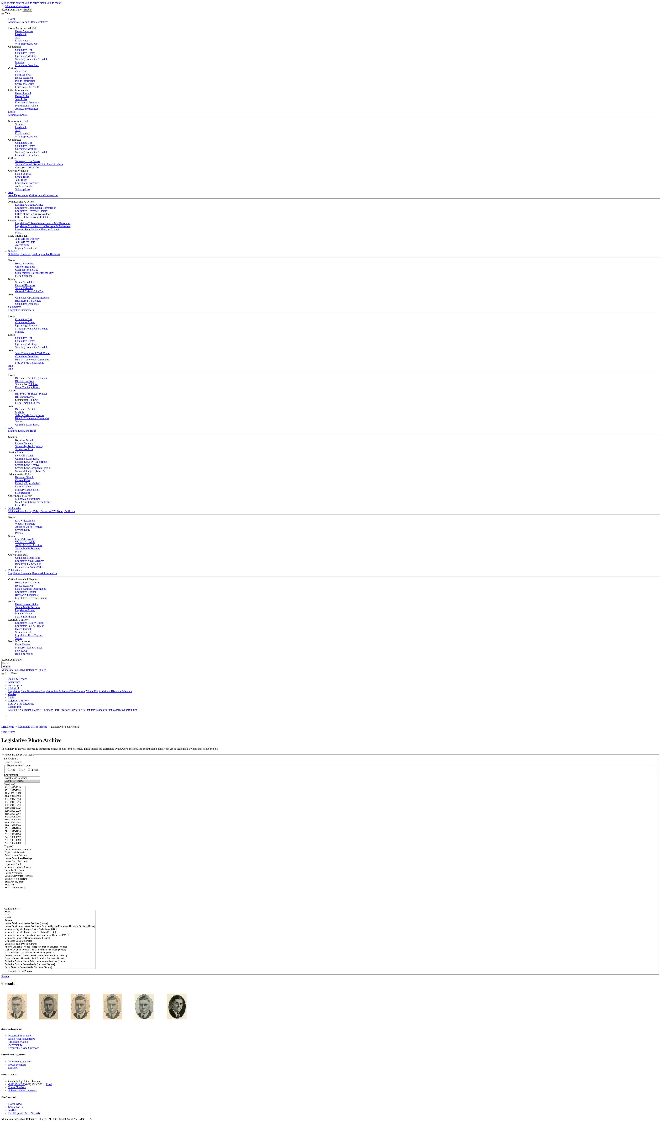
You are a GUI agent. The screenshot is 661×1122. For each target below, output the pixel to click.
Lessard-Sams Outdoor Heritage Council (37, 229)
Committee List (23, 49)
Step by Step (15, 703)
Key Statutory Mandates (93, 709)
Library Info (15, 706)
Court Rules (21, 505)
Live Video (21, 520)
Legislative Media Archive (29, 560)
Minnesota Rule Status (27, 489)
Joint (10, 192)
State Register (22, 492)
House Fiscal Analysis (27, 582)
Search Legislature (11, 9)
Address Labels (23, 186)
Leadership (21, 34)
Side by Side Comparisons (29, 362)
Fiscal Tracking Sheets (27, 387)
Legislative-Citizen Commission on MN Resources (42, 223)
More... (19, 232)
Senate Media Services (27, 548)
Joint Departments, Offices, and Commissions (33, 195)
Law (10, 427)
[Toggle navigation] (2, 13)
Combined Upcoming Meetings (32, 297)
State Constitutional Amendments (33, 502)
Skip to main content (12, 2)
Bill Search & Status (26, 409)
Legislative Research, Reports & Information (32, 573)
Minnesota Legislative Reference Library (23, 669)
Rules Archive (23, 486)
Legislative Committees (21, 310)
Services (75, 709)
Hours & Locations (42, 709)
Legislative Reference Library (31, 210)
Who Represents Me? (27, 43)
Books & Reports (17, 678)
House (11, 18)
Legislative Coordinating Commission (35, 207)
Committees (14, 306)
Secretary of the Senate (27, 161)
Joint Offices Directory (27, 238)
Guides (12, 694)
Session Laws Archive (27, 464)
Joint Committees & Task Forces (32, 353)
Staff (17, 37)
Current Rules (22, 480)
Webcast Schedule (25, 523)
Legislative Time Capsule (29, 635)
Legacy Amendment (26, 248)
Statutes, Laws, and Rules (22, 430)
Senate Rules (22, 176)
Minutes (19, 62)
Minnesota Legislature (17, 6)
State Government (31, 691)
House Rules (22, 96)
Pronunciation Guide (26, 105)
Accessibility (22, 244)
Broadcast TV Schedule (28, 300)
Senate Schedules (24, 282)
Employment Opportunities (122, 709)
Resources (28, 703)
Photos (19, 532)
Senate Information (25, 616)
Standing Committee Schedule (31, 59)
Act (36, 384)
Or (23, 769)
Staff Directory (62, 709)
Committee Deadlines (27, 65)
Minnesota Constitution (27, 498)
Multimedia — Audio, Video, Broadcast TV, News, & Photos (41, 511)
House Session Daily (26, 604)
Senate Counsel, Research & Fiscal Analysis (39, 164)
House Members (24, 31)
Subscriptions (22, 189)
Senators (19, 124)
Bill (31, 384)
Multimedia (14, 508)
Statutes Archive (24, 449)
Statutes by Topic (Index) (29, 446)
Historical (13, 688)
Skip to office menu (35, 2)
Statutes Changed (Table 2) (30, 471)
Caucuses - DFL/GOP (27, 87)
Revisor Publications (26, 594)
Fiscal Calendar (23, 275)
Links (11, 697)
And (13, 769)
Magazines (14, 681)
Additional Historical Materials (115, 691)
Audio (31, 520)
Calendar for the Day (26, 269)
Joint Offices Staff (25, 241)
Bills (10, 365)
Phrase (34, 769)
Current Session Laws (27, 424)
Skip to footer (53, 2)
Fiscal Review (23, 644)
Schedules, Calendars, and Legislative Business (34, 254)
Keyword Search (24, 440)
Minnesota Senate (18, 114)
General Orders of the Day (29, 291)
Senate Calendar (24, 288)
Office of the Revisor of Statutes (32, 217)
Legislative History (18, 700)
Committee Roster (25, 52)
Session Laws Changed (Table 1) (33, 467)
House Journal (23, 93)
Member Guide (23, 613)
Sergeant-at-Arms (24, 83)
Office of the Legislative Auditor (32, 213)
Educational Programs (27, 102)
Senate (11, 111)
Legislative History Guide (29, 622)
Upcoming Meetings (26, 56)
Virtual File (92, 691)
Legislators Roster (25, 610)
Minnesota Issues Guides (28, 647)
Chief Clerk (21, 71)
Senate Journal (23, 173)
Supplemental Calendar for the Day (34, 272)
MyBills (19, 412)
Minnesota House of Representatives (28, 21)
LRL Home (7, 726)
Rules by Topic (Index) (27, 483)
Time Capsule (77, 691)
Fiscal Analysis (23, 74)
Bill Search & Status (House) (31, 378)
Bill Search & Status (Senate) (31, 393)
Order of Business (25, 266)
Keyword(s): (11, 758)
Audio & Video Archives (28, 526)
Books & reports (24, 653)
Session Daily (22, 529)
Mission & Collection (20, 709)
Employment (22, 40)
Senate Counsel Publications (30, 588)
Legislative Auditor (25, 591)
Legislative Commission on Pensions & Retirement (42, 226)
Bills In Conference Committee (32, 359)
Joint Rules (21, 99)
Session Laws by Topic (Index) (32, 461)
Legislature (14, 691)
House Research (24, 77)
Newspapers (15, 685)
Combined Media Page (27, 557)
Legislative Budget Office (29, 204)
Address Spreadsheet (26, 108)
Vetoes (18, 421)
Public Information (25, 80)
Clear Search (8, 731)
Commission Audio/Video (29, 567)
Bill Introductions (24, 381)
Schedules (13, 251)
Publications (15, 570)
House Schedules (24, 263)
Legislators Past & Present (29, 625)
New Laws (21, 650)
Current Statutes (24, 443)
